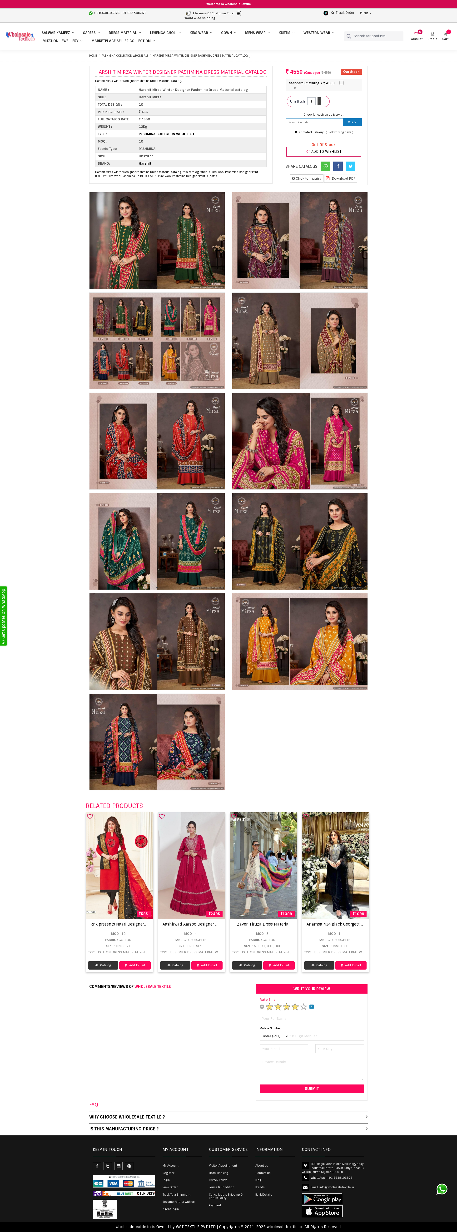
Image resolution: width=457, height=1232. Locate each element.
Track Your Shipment (176, 1195)
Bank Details (263, 1195)
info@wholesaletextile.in (336, 1187)
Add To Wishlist (326, 151)
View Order (170, 1187)
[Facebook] (338, 166)
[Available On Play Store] (325, 13)
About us (261, 1166)
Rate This (267, 999)
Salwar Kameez (56, 32)
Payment (215, 1205)
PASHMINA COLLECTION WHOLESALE (125, 56)
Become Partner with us (179, 1202)
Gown (226, 32)
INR (365, 13)
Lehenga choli (163, 32)
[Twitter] (350, 166)
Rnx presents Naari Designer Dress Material (131, 924)
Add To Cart (137, 965)
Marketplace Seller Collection (121, 41)
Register (168, 1173)
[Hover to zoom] (157, 240)
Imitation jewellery (60, 41)
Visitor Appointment (223, 1166)
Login (166, 1180)
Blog (258, 1180)
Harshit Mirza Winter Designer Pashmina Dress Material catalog (200, 56)
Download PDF (343, 178)
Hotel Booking (218, 1173)
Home (93, 56)
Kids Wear (199, 32)
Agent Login (171, 1209)
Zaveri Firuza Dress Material (263, 924)
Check (352, 122)
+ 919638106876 (106, 13)
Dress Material (123, 32)
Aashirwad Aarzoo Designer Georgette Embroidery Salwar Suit (221, 924)
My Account (171, 1166)
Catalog (105, 965)
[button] (432, 36)
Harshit (145, 163)
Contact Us (263, 1173)
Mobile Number (270, 1028)
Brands (260, 1187)
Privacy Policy (218, 1180)
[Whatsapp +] (325, 166)
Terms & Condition (221, 1187)
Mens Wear (255, 32)
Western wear (316, 32)
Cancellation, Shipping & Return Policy (225, 1196)
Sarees (89, 32)
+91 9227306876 (133, 13)
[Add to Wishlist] (90, 816)
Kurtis (284, 32)
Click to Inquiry (308, 178)
